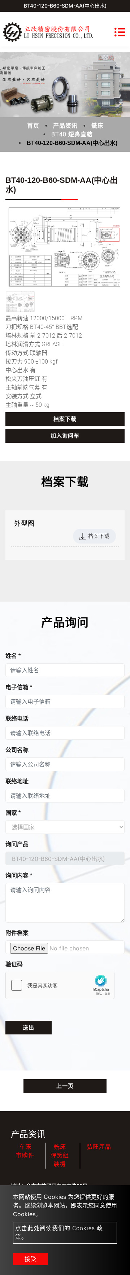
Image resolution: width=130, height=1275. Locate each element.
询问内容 (18, 875)
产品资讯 (65, 125)
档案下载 (65, 419)
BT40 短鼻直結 (72, 134)
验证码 (14, 964)
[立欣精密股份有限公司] (48, 32)
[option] (65, 247)
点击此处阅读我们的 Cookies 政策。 (59, 1232)
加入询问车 (65, 435)
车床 (25, 1146)
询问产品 (17, 844)
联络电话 (17, 719)
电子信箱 (18, 687)
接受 (30, 1259)
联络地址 (17, 781)
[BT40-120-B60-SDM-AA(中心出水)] (65, 247)
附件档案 (17, 933)
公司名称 (17, 750)
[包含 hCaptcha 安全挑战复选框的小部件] (59, 985)
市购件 (25, 1155)
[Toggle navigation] (120, 32)
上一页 (65, 1086)
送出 (28, 1027)
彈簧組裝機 (60, 1160)
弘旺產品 (99, 1146)
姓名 (13, 656)
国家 (13, 813)
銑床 (97, 125)
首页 (33, 125)
